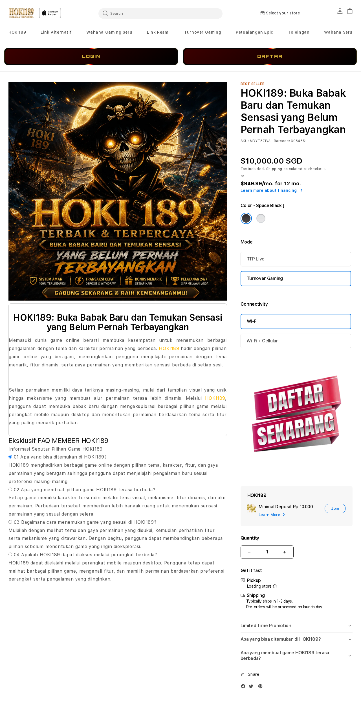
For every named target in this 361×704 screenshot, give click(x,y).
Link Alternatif (56, 32)
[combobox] (160, 13)
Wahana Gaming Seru (109, 32)
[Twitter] (252, 687)
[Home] (21, 13)
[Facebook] (244, 687)
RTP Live (255, 259)
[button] (17, 32)
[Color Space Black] (246, 218)
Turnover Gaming (202, 32)
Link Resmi (158, 32)
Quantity (250, 538)
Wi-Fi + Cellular (262, 341)
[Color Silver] (260, 218)
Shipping (274, 169)
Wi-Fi (252, 321)
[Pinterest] (262, 687)
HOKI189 (17, 32)
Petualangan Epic (254, 32)
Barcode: (282, 141)
